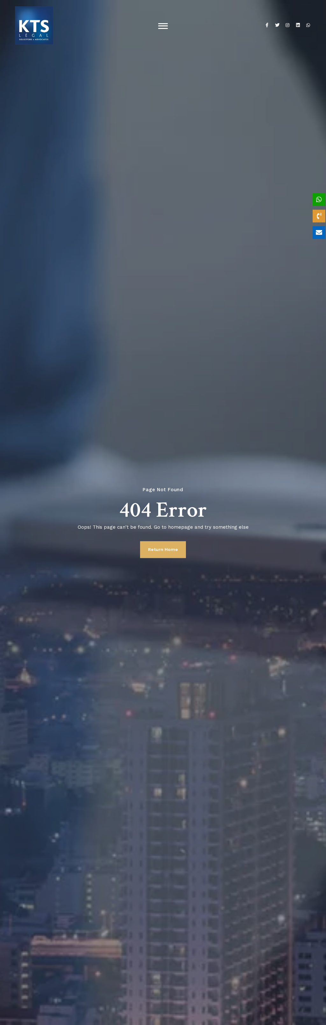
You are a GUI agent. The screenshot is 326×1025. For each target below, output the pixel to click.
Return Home (163, 549)
